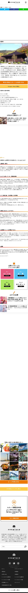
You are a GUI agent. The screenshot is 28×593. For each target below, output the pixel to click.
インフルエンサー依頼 (6, 579)
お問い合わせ (4, 574)
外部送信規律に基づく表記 (6, 585)
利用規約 (16, 571)
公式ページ (2, 157)
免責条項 (16, 574)
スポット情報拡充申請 (14, 518)
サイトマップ (17, 582)
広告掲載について (5, 582)
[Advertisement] (14, 25)
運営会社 (3, 571)
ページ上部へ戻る (14, 590)
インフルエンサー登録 (19, 579)
